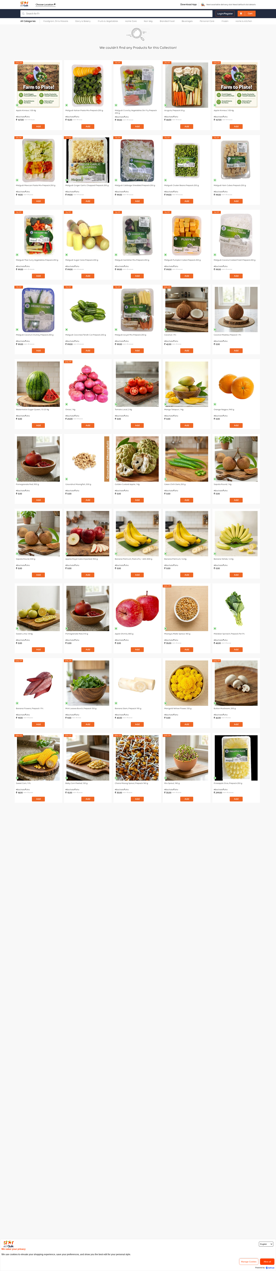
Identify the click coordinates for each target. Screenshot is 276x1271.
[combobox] (111, 13)
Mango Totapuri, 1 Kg (173, 409)
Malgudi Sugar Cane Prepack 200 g (81, 260)
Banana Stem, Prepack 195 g (128, 708)
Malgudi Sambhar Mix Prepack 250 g (132, 260)
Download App (188, 4)
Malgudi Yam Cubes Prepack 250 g (230, 185)
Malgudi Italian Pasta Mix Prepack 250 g (84, 110)
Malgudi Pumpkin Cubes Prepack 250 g (182, 260)
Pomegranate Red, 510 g (76, 634)
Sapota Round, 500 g (25, 559)
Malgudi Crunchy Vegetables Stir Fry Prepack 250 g (136, 111)
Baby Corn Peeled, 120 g (76, 783)
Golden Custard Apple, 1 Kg (127, 484)
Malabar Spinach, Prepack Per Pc (229, 634)
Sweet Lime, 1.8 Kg (24, 634)
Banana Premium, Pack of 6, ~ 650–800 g (133, 559)
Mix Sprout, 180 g (172, 783)
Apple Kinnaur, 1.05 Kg (26, 110)
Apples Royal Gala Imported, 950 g (81, 559)
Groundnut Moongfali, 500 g (78, 484)
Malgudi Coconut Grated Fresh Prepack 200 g (234, 260)
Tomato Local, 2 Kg (123, 409)
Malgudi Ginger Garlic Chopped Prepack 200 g (87, 185)
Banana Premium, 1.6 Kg (175, 559)
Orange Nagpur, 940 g (224, 409)
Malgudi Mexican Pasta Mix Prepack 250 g (35, 185)
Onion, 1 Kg (70, 409)
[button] (247, 14)
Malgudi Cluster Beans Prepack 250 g (181, 185)
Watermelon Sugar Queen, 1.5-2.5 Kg (32, 409)
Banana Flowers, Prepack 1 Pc (29, 708)
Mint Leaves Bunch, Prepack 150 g (80, 708)
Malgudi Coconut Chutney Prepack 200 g (34, 335)
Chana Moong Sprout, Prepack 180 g (131, 783)
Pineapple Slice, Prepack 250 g (228, 783)
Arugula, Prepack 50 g (174, 110)
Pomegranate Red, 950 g (27, 484)
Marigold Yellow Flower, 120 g (177, 708)
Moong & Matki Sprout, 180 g (177, 634)
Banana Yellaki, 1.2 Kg (223, 559)
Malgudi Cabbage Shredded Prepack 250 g (135, 185)
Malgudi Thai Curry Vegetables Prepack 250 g (37, 260)
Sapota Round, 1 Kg (222, 484)
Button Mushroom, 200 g (225, 708)
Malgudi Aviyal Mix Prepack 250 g (130, 335)
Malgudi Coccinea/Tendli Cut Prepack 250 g (85, 335)
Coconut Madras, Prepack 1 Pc (227, 335)
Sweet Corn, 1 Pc (23, 783)
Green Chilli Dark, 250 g (175, 484)
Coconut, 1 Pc (170, 335)
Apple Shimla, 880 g (124, 634)
